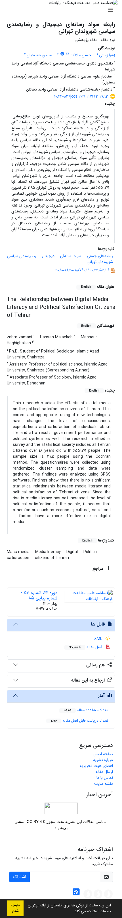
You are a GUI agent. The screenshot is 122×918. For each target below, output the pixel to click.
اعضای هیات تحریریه (96, 766)
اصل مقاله (86, 647)
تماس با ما (104, 778)
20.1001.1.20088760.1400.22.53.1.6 (82, 270)
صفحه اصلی (103, 754)
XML (98, 639)
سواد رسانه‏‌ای (70, 256)
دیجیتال (48, 256)
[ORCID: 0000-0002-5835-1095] (62, 54)
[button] (71, 912)
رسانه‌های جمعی (100, 256)
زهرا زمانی (107, 55)
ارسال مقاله (104, 772)
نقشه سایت (103, 784)
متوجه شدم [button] (15, 908)
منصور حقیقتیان (39, 55)
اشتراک (19, 876)
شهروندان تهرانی (100, 262)
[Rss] (76, 894)
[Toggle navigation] (62, 10)
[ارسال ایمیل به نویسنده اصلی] (68, 54)
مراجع (98, 568)
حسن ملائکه (81, 55)
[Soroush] (108, 894)
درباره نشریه (103, 760)
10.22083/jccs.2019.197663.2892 (81, 96)
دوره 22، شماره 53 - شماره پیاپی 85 (39, 595)
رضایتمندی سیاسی (21, 256)
